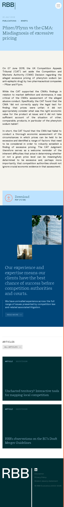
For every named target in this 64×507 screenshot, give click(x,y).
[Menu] (58, 5)
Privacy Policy (40, 477)
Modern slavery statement (46, 481)
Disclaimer (39, 474)
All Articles (11, 347)
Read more (12, 314)
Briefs (24, 20)
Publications (9, 20)
